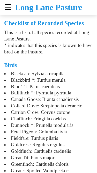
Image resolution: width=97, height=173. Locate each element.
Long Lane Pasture (48, 7)
